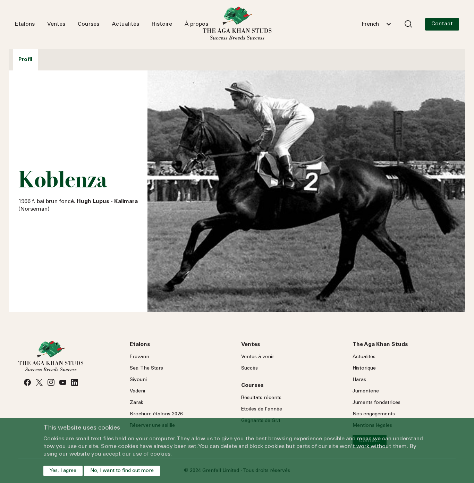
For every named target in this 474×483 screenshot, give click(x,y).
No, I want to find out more (122, 470)
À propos (196, 24)
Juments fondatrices (376, 402)
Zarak (136, 402)
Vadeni (137, 391)
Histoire (162, 24)
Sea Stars (146, 368)
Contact (442, 24)
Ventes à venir (257, 357)
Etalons (25, 24)
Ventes (56, 24)
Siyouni (138, 380)
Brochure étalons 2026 (156, 414)
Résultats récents (261, 398)
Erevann (139, 357)
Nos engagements (374, 414)
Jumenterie (366, 391)
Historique (364, 368)
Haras (359, 380)
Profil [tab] (25, 59)
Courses (88, 24)
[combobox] (376, 24)
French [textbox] (370, 24)
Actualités (125, 24)
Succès (249, 368)
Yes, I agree (63, 470)
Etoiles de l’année (261, 409)
